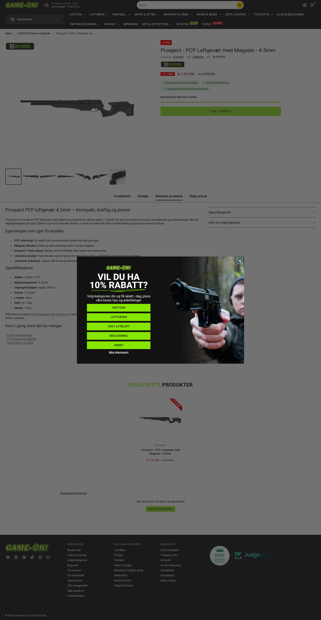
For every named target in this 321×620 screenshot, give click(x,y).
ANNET (119, 345)
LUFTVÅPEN (119, 317)
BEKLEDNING (119, 335)
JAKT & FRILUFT (119, 326)
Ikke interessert (118, 352)
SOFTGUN (118, 307)
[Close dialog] (240, 261)
